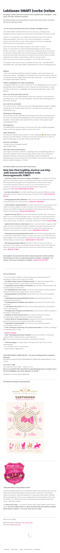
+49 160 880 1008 (27, 522)
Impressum (14, 549)
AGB (21, 549)
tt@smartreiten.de (15, 524)
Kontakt (6, 549)
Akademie (37, 549)
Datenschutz (28, 549)
